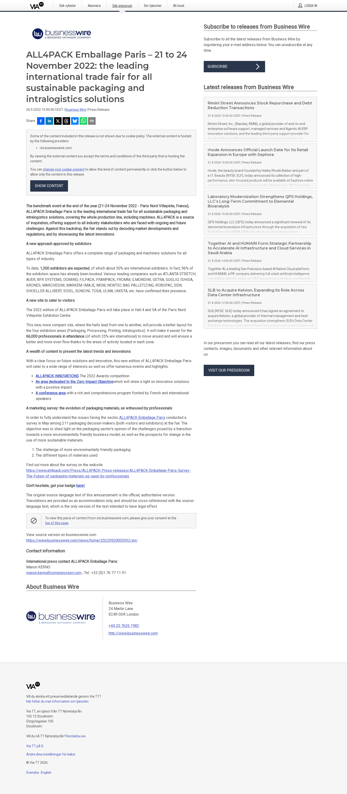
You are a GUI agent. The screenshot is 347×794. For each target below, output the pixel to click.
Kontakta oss (76, 736)
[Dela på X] (58, 121)
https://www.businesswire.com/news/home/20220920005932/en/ (82, 540)
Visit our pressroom (229, 370)
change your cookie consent (64, 169)
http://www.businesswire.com (133, 633)
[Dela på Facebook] (41, 121)
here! (80, 485)
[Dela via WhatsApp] (83, 121)
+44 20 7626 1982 (124, 625)
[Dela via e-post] (92, 121)
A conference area (51, 393)
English (46, 772)
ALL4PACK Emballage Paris (142, 417)
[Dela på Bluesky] (75, 121)
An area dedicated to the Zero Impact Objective (74, 381)
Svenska (32, 772)
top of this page (56, 523)
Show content (49, 186)
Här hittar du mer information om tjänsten (57, 701)
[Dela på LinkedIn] (49, 121)
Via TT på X (34, 746)
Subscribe (217, 66)
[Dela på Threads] (66, 121)
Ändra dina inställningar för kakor (51, 754)
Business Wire (75, 110)
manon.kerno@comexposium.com (53, 573)
